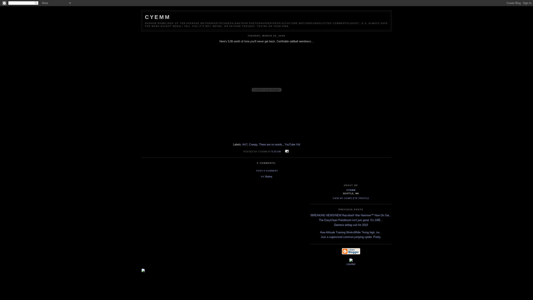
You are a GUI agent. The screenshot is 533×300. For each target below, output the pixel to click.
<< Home (266, 176)
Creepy (253, 144)
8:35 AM (276, 151)
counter (350, 264)
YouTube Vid (292, 144)
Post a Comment (267, 171)
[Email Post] (286, 151)
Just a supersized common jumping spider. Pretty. (351, 237)
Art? (244, 144)
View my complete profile (351, 198)
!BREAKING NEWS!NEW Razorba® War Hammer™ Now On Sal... (350, 215)
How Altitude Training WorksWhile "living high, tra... (351, 232)
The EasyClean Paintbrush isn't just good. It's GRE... (351, 220)
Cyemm (158, 17)
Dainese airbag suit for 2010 (351, 224)
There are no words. (271, 144)
